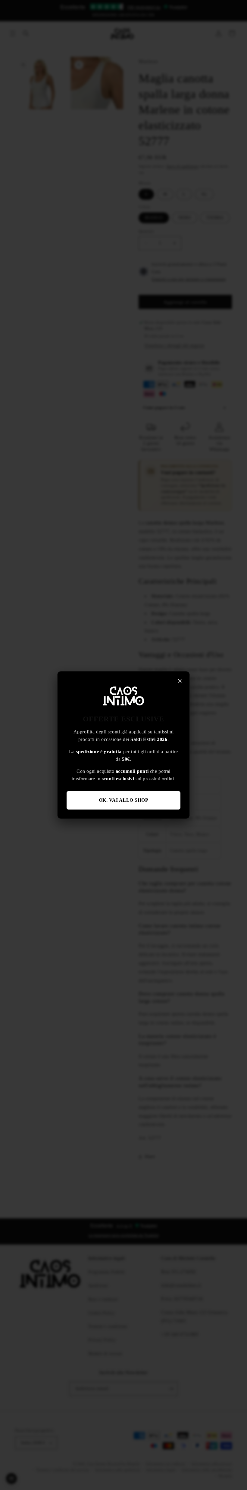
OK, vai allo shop (124, 800)
